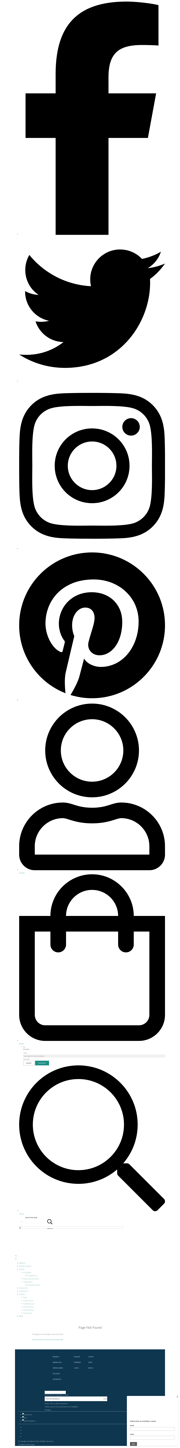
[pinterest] (92, 700)
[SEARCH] (49, 1221)
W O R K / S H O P (25, 1266)
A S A (25, 1297)
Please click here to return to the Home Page (47, 1339)
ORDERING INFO (57, 1362)
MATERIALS (56, 1356)
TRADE (90, 1362)
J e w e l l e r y (27, 1282)
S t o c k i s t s (27, 1313)
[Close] (177, 1396)
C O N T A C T (24, 1291)
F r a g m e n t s (32, 1275)
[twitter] (92, 381)
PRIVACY (90, 1368)
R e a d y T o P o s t (34, 1285)
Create (32, 1444)
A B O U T (22, 1263)
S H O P (21, 1269)
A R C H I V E (23, 1288)
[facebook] (92, 234)
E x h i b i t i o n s (28, 1307)
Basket (29, 1063)
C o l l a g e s (27, 1272)
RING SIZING (56, 1373)
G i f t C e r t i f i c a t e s (31, 1278)
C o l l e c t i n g (28, 1300)
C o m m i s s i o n (28, 1303)
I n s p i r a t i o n (28, 1310)
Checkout (42, 1063)
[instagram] (92, 548)
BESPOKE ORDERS (58, 1368)
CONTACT (91, 1356)
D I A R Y (22, 1294)
